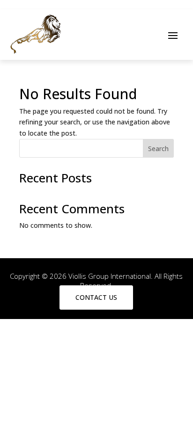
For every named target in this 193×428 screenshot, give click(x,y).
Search (158, 148)
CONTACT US (96, 297)
